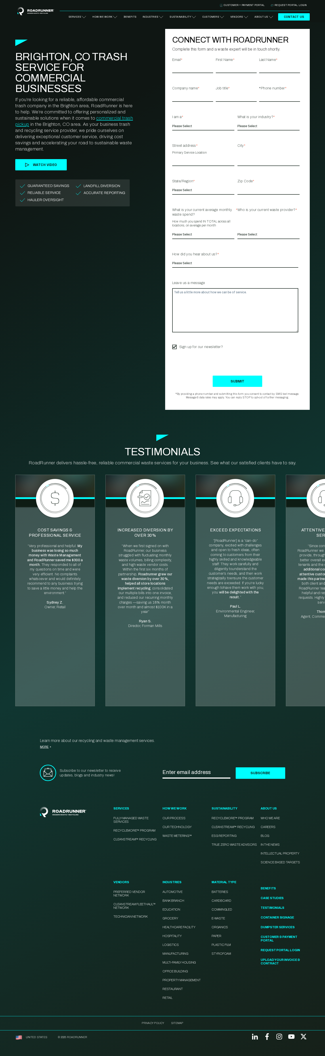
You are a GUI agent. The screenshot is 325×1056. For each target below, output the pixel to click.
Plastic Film (221, 945)
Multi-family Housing (179, 962)
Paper (216, 936)
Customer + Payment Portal (244, 5)
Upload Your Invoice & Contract (280, 961)
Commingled (222, 909)
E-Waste (218, 918)
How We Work (102, 17)
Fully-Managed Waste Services (130, 820)
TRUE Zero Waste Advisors (234, 844)
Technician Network (130, 916)
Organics (220, 927)
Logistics (170, 945)
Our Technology (177, 827)
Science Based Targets (280, 862)
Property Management (181, 980)
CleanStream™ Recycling (135, 839)
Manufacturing (175, 953)
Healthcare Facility (178, 927)
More (44, 747)
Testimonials (272, 907)
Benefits (130, 17)
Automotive (172, 892)
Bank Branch (173, 900)
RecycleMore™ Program (134, 830)
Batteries (220, 892)
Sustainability (180, 17)
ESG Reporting (224, 836)
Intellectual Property (280, 853)
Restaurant (172, 989)
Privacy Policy (153, 1023)
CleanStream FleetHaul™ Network (134, 906)
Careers (268, 827)
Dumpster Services (278, 927)
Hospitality (172, 936)
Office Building (175, 971)
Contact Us (294, 17)
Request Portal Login (291, 5)
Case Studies (272, 898)
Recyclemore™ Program (233, 818)
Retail (167, 998)
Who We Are (270, 818)
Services (75, 17)
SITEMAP (177, 1023)
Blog (265, 836)
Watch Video (45, 164)
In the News (270, 844)
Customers (210, 17)
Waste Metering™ (177, 836)
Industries (150, 17)
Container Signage (277, 917)
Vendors (236, 17)
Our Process (173, 818)
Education (171, 909)
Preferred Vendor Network (129, 893)
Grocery (170, 918)
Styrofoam (221, 953)
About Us (261, 17)
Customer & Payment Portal (279, 938)
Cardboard (221, 900)
